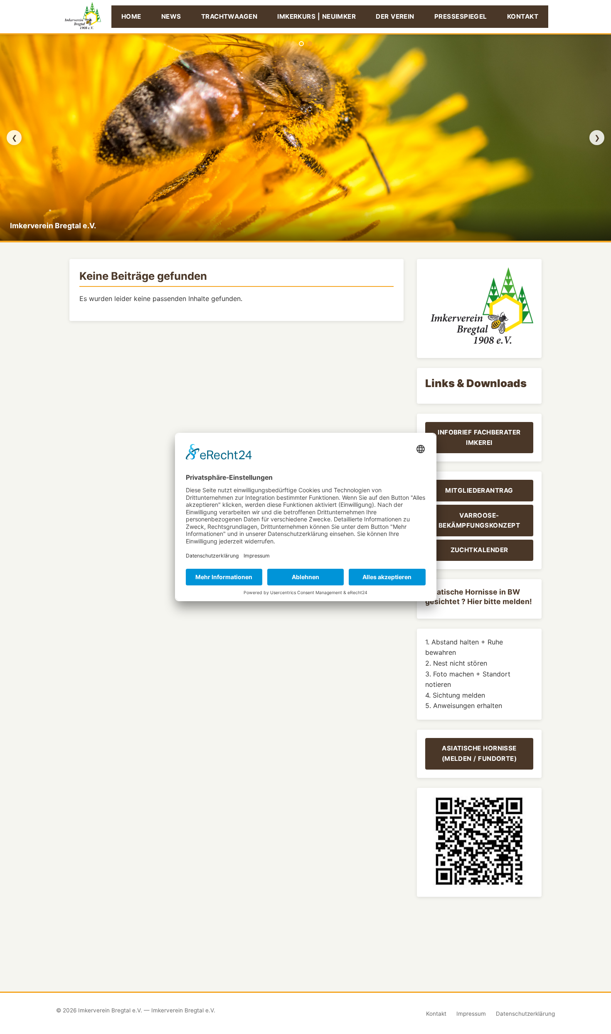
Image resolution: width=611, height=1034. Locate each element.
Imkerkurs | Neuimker (316, 16)
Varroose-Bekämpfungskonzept (479, 520)
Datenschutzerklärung (525, 1013)
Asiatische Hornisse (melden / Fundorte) (479, 753)
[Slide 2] (309, 43)
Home (131, 16)
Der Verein (395, 16)
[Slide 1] (301, 43)
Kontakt (522, 16)
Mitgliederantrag (479, 490)
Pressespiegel (460, 16)
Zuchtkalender (479, 550)
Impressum (471, 1013)
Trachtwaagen (229, 16)
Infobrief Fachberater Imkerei (479, 437)
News (171, 16)
